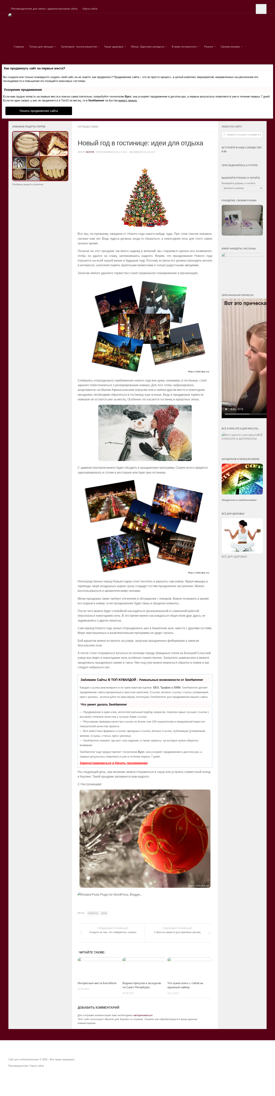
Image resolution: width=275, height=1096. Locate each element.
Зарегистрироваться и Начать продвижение (114, 763)
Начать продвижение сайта (39, 110)
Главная (19, 46)
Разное (208, 46)
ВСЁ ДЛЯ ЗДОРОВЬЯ (234, 556)
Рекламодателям (18, 1065)
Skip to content (9, 1)
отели (104, 913)
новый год (93, 913)
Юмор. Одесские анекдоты (147, 46)
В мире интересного (184, 46)
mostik (90, 152)
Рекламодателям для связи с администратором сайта (44, 8)
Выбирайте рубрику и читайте (238, 183)
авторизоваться (142, 1015)
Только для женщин (41, 46)
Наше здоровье (113, 46)
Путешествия (88, 126)
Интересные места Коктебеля (97, 982)
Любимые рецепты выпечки (27, 184)
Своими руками (230, 46)
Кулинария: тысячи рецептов (79, 46)
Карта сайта (90, 8)
